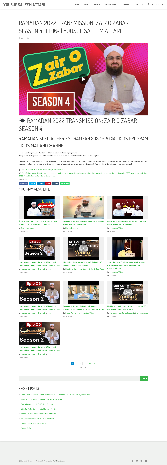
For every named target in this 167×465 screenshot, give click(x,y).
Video (45, 169)
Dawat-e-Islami (85, 173)
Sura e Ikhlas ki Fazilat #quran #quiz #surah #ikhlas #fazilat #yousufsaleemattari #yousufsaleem (126, 265)
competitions (74, 173)
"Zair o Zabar (26, 173)
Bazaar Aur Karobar (72, 313)
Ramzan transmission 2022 (31, 169)
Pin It (48, 183)
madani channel (111, 173)
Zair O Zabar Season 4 (49, 176)
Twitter (32, 183)
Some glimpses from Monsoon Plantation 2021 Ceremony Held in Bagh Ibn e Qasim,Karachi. (56, 394)
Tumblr (55, 183)
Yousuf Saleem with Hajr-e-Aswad (34, 423)
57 (90, 363)
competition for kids (39, 173)
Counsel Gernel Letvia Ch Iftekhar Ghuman (37, 404)
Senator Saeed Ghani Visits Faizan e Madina (37, 418)
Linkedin (41, 183)
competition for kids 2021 (58, 173)
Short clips (25, 228)
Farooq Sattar (26, 428)
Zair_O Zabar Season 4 (56, 169)
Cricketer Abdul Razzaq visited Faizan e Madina (38, 409)
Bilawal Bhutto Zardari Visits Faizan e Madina (38, 413)
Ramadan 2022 (124, 173)
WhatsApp (65, 183)
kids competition (98, 173)
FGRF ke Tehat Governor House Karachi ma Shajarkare (41, 399)
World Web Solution (59, 461)
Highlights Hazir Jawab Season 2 (77, 269)
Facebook (23, 183)
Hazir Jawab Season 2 (29, 269)
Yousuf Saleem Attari (32, 176)
